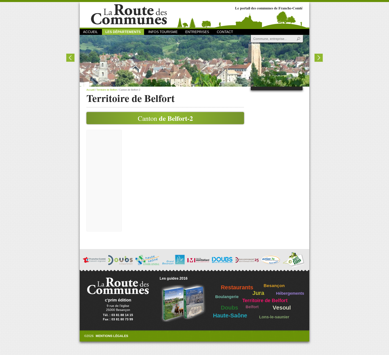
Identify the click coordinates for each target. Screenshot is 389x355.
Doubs (229, 308)
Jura (258, 293)
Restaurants (237, 287)
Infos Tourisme (163, 32)
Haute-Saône (230, 315)
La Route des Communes (129, 14)
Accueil (90, 32)
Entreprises (197, 32)
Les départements (123, 32)
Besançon (274, 285)
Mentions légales (112, 336)
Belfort (252, 307)
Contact (225, 32)
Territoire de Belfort (106, 89)
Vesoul (282, 308)
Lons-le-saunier (274, 317)
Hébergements (290, 293)
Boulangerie (227, 296)
